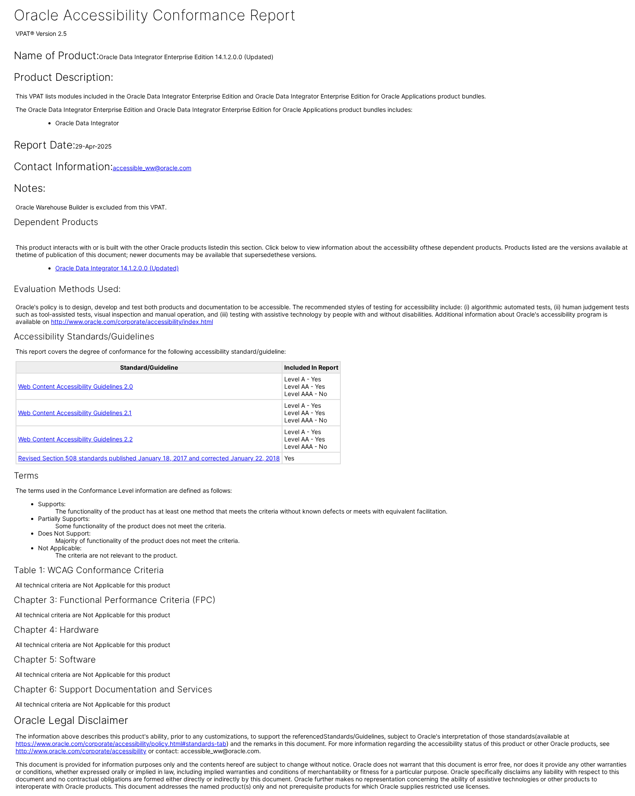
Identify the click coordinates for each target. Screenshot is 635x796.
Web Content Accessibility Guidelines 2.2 (75, 439)
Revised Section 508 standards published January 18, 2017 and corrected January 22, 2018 (149, 458)
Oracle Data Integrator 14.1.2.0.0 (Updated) (117, 268)
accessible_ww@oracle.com (152, 167)
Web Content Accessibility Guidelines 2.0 (75, 386)
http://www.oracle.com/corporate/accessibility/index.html (132, 321)
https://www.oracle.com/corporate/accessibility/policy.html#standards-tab (121, 743)
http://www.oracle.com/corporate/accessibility (81, 751)
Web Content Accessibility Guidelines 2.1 (75, 412)
